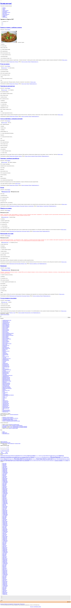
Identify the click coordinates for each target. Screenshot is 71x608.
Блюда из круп (5, 331)
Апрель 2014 (4, 579)
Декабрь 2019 (4, 523)
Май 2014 (4, 578)
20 (4, 450)
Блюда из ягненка (36, 457)
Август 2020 (4, 515)
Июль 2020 (4, 516)
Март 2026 (4, 467)
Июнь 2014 (4, 577)
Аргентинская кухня (6, 322)
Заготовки (4, 361)
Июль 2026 (4, 463)
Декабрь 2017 (4, 538)
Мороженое (4, 381)
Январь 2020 (4, 522)
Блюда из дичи (5, 328)
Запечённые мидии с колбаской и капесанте (10, 418)
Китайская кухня (5, 368)
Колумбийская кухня (6, 371)
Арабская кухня (5, 321)
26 (3, 451)
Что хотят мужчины (6, 409)
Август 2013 (4, 586)
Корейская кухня (5, 372)
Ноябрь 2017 (4, 539)
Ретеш (2, 187)
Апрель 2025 (4, 476)
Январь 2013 (4, 593)
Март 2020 (4, 520)
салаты (60, 460)
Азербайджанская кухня (6, 320)
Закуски (3, 362)
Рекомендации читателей (6, 388)
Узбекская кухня (5, 404)
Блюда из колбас (49, 455)
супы (38, 263)
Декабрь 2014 (4, 571)
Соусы (3, 396)
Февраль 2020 (4, 521)
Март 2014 (4, 580)
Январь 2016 (4, 559)
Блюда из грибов (5, 327)
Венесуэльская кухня (6, 348)
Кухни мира (22, 206)
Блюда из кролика (5, 330)
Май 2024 (4, 485)
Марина (8, 29)
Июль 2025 (4, 474)
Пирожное (10, 458)
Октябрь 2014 (4, 573)
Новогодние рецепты (6, 383)
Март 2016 (4, 557)
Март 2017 (4, 546)
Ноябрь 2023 (4, 491)
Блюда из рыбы (13, 457)
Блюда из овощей (5, 336)
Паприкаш (3, 265)
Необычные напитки (6, 382)
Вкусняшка (4, 426)
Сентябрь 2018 (5, 531)
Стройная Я (4, 397)
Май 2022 (4, 504)
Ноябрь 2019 (4, 524)
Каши (3, 367)
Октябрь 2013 (4, 584)
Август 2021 (4, 508)
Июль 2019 (4, 526)
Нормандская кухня (6, 384)
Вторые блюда (12, 61)
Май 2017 (4, 544)
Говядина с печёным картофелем (9, 158)
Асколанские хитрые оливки (7, 419)
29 (7, 451)
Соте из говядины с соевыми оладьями (11, 118)
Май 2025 (4, 475)
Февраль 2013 (4, 592)
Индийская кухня (5, 364)
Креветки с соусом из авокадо (7, 417)
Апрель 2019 (4, 528)
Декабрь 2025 (4, 469)
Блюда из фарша (30, 457)
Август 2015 (4, 564)
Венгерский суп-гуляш (6, 233)
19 (3, 450)
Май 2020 (4, 518)
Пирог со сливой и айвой (13, 428)
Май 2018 (4, 533)
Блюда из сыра (5, 339)
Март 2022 (4, 505)
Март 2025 (4, 477)
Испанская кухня (5, 365)
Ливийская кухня (5, 376)
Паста (68, 457)
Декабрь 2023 (4, 490)
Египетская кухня (5, 360)
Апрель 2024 (4, 486)
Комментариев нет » (34, 61)
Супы (26, 263)
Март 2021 (4, 509)
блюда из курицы (25, 61)
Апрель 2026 (4, 466)
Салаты (3, 393)
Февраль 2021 (4, 510)
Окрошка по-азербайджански (14, 424)
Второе (29, 61)
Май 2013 (4, 589)
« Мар (2, 452)
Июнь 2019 (4, 527)
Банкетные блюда (4, 455)
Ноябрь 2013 (4, 583)
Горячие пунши (5, 353)
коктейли (4, 370)
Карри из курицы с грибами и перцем (11, 27)
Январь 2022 (4, 507)
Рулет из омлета (4, 64)
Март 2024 (4, 487)
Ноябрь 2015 (4, 561)
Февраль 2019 (4, 529)
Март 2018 (4, 535)
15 (7, 448)
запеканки (51, 460)
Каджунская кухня (5, 366)
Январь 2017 (4, 548)
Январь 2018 (4, 537)
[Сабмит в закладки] (4, 453)
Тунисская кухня (5, 401)
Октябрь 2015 (4, 562)
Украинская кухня (5, 405)
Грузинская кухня (5, 356)
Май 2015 (4, 567)
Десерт (64, 457)
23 (8, 450)
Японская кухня (5, 411)
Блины (26, 156)
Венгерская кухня (13, 206)
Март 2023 (4, 498)
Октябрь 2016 (4, 551)
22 (7, 450)
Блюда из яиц (4, 344)
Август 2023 (4, 494)
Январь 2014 (4, 582)
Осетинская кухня (5, 385)
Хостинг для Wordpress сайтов (35, 606)
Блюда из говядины (5, 326)
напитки (57, 460)
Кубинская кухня (5, 373)
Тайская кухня (5, 400)
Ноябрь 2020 (4, 512)
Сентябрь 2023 (5, 493)
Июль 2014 (4, 576)
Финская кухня (5, 406)
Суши (3, 399)
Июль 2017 (4, 542)
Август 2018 (4, 532)
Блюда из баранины (5, 324)
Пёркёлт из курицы (6, 208)
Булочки (41, 457)
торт (69, 460)
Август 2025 (4, 473)
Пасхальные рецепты (6, 386)
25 (2, 451)
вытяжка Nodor (17, 443)
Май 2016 (4, 555)
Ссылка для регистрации (4, 314)
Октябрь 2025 (4, 471)
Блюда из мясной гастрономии (7, 335)
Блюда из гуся (37, 455)
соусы (64, 460)
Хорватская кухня (5, 408)
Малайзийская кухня (6, 377)
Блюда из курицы (5, 332)
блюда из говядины (25, 116)
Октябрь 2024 (4, 481)
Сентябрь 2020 (5, 514)
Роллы (3, 391)
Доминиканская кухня (6, 358)
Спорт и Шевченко (10, 443)
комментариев (5, 433)
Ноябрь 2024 (4, 480)
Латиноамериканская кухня (7, 375)
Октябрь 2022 (4, 502)
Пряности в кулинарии (6, 387)
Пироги (5, 458)
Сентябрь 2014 (5, 574)
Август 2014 (4, 575)
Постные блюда (28, 312)
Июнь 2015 (4, 566)
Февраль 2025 (4, 478)
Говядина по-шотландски (7, 86)
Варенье (48, 457)
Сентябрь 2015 (5, 563)
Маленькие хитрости (6, 378)
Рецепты (16, 61)
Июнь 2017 (4, 543)
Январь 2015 (4, 570)
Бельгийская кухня (5, 323)
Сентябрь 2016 (5, 552)
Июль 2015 (4, 565)
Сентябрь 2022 (5, 503)
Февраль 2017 (4, 547)
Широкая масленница (6, 410)
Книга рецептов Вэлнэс (6, 369)
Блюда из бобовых (5, 325)
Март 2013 (4, 591)
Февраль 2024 (4, 488)
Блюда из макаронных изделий (7, 333)
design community (5, 425)
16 (8, 448)
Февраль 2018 (4, 536)
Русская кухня (5, 392)
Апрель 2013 (4, 590)
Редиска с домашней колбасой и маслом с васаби (11, 420)
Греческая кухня (5, 354)
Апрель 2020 (4, 519)
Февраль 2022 (4, 506)
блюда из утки (40, 460)
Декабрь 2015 (4, 560)
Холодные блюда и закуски (44, 459)
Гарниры (62, 457)
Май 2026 (4, 465)
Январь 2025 (4, 479)
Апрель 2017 (4, 545)
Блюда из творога (5, 340)
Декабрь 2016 (4, 549)
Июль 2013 (4, 587)
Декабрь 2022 (4, 501)
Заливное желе (5, 363)
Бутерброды (4, 346)
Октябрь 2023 (4, 492)
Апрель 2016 (4, 556)
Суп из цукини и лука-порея (8, 298)
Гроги (3, 355)
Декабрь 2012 (4, 594)
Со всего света (5, 395)
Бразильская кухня (5, 345)
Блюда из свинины (21, 457)
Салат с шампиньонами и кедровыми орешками (18, 426)
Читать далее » (60, 114)
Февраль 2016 (4, 558)
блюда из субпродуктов (33, 460)
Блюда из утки (5, 342)
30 (8, 451)
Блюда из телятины (5, 341)
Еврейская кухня (5, 359)
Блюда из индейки (5, 329)
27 (4, 451)
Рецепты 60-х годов (6, 390)
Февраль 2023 (4, 499)
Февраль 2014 (4, 581)
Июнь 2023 (4, 496)
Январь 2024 (4, 489)
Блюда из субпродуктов (6, 338)
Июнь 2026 (4, 464)
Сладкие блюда (31, 206)
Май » (7, 452)
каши (54, 460)
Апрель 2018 (4, 534)
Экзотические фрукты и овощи (63, 458)
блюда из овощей (21, 312)
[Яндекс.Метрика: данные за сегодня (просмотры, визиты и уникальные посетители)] (3, 441)
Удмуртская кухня (5, 403)
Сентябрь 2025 (5, 472)
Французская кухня (5, 407)
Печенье (2, 458)
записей (4, 432)
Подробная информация (14, 414)
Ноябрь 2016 (4, 550)
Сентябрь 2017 (5, 540)
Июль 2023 (4, 495)
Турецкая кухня (5, 402)
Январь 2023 (4, 500)
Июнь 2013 (4, 588)
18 (2, 450)
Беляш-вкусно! (6, 3)
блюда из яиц (24, 83)
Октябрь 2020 (4, 513)
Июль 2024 (4, 483)
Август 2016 (4, 553)
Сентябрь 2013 (5, 585)
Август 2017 (4, 541)
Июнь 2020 (4, 517)
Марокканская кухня (6, 379)
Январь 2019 (4, 530)
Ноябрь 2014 (4, 572)
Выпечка (16, 156)
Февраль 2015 (4, 569)
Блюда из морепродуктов (6, 334)
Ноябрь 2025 (4, 470)
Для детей (4, 357)
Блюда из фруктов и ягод (6, 343)
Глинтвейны (4, 352)
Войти (3, 431)
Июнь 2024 (4, 484)
